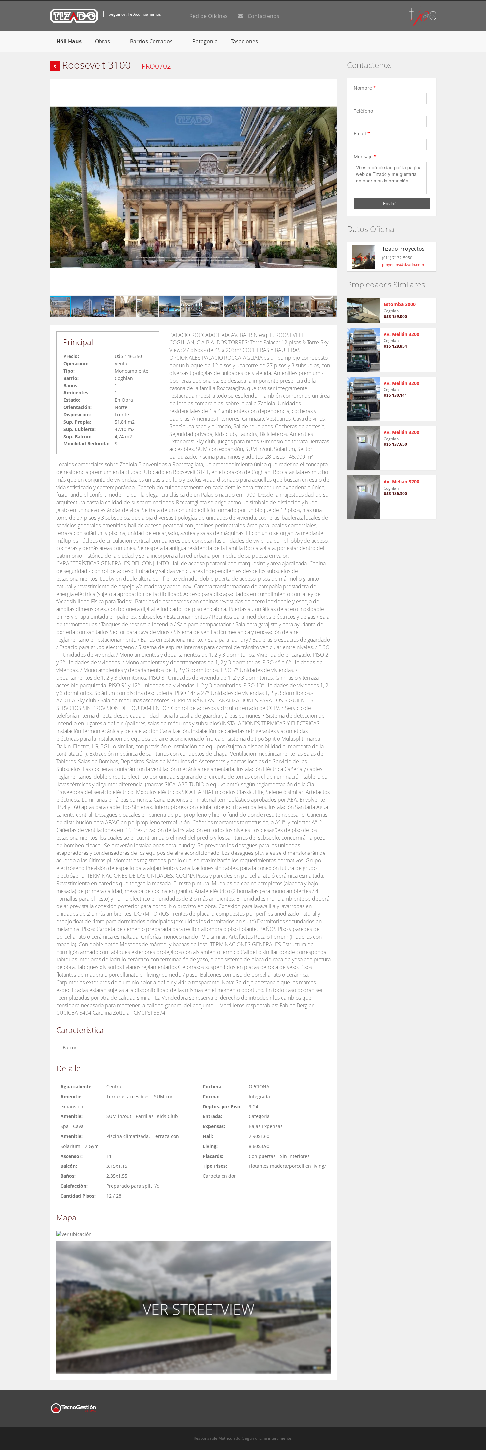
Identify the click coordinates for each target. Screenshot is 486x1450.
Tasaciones (244, 41)
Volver (55, 66)
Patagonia (205, 41)
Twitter (432, 1403)
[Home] (74, 15)
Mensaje (365, 156)
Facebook (419, 1403)
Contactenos (263, 16)
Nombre (365, 88)
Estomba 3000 (400, 304)
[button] (331, 85)
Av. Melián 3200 (401, 334)
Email (362, 133)
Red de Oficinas (208, 16)
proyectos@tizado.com (403, 264)
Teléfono (364, 111)
